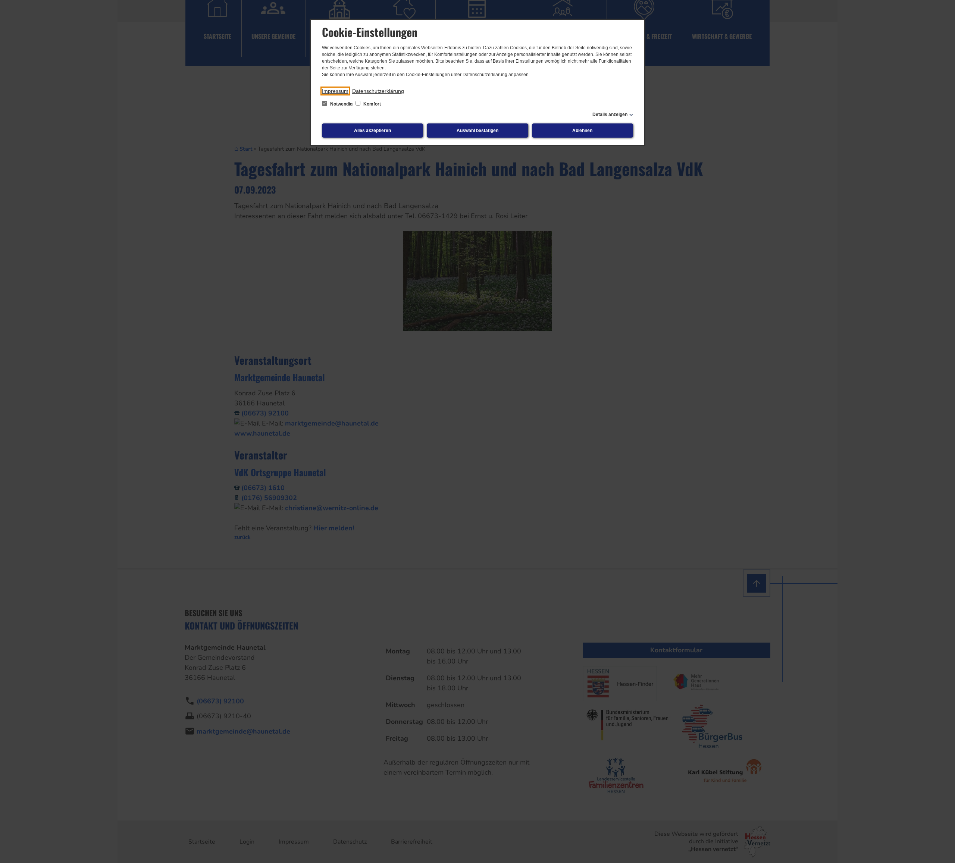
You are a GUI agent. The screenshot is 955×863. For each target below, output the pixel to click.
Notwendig (341, 104)
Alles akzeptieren (372, 130)
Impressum (335, 91)
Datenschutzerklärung (378, 91)
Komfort (371, 104)
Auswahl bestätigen (477, 130)
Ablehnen (582, 130)
